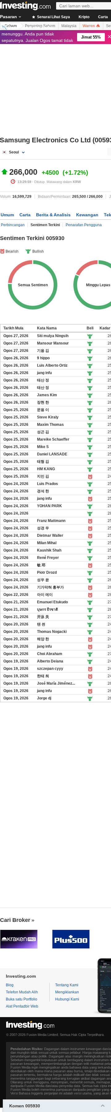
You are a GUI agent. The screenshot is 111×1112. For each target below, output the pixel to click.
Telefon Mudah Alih (22, 992)
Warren (89, 26)
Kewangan (87, 214)
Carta (25, 214)
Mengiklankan (67, 992)
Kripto (84, 17)
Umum (7, 214)
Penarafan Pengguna (84, 225)
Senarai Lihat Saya (53, 17)
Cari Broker (15, 920)
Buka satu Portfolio (21, 999)
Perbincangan (13, 225)
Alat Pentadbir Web (22, 1006)
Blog (10, 985)
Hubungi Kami (67, 999)
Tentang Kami (66, 985)
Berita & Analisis (53, 214)
